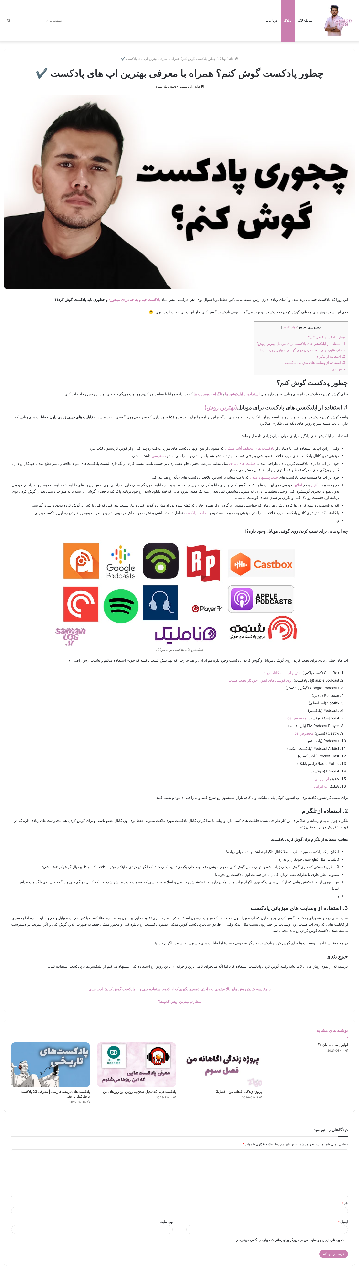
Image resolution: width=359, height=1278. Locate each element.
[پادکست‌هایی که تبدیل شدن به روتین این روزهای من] (136, 1064)
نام (344, 1203)
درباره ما (271, 20)
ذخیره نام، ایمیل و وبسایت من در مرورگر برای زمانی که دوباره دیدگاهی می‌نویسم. (289, 1240)
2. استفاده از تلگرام (330, 356)
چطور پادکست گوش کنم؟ (326, 337)
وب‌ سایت (166, 1222)
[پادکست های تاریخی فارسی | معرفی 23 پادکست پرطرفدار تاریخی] (50, 1064)
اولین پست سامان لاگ (332, 1045)
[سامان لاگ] (338, 20)
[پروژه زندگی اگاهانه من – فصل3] (222, 1064)
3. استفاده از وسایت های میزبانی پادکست (315, 362)
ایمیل (343, 1222)
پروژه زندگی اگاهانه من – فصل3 (239, 1091)
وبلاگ (287, 20)
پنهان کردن (289, 327)
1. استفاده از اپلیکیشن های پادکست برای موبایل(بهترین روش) (301, 343)
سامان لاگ (305, 20)
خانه (231, 59)
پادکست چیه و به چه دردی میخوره (134, 299)
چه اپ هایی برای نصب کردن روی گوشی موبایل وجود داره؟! (302, 350)
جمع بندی (338, 369)
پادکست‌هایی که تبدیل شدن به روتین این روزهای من (139, 1091)
